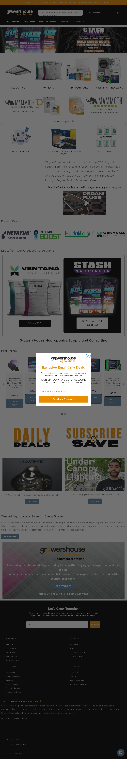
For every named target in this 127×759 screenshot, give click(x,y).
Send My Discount (63, 399)
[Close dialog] (88, 356)
